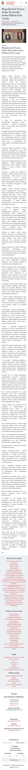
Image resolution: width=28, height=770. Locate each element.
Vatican (14, 686)
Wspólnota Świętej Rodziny (14, 624)
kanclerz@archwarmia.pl (14, 721)
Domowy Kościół (14, 621)
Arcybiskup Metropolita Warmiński (14, 675)
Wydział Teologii (14, 566)
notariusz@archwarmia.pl (14, 725)
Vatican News (14, 662)
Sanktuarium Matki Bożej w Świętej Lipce (14, 595)
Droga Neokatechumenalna (14, 630)
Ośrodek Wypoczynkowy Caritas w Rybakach (14, 588)
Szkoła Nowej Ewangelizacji (14, 633)
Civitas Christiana (14, 642)
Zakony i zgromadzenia (14, 681)
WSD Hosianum (14, 568)
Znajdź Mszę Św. (14, 760)
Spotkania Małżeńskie (14, 623)
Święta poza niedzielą (15, 750)
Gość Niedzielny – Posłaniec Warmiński (14, 657)
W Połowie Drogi (14, 637)
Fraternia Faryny (14, 635)
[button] (21, 3)
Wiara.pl (14, 666)
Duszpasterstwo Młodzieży (14, 617)
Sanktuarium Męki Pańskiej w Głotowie (14, 599)
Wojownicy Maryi (14, 645)
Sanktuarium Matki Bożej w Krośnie (14, 597)
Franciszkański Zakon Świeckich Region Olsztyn (14, 648)
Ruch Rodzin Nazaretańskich (14, 631)
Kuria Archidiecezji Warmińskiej (14, 561)
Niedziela (15, 746)
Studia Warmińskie (14, 668)
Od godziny (7, 753)
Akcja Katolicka (14, 628)
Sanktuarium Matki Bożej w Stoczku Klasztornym (14, 592)
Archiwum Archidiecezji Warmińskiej (14, 575)
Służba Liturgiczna (14, 614)
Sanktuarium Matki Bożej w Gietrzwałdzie (14, 590)
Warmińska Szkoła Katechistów (14, 573)
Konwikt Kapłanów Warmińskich (14, 577)
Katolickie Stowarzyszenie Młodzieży (14, 619)
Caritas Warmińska (14, 564)
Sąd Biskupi (14, 563)
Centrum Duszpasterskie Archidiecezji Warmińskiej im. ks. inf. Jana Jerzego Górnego (14, 579)
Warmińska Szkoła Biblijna (14, 570)
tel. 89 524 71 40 (14, 703)
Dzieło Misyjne (14, 640)
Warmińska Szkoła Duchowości (14, 572)
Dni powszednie (15, 748)
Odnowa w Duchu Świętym (14, 626)
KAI (14, 661)
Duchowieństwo (14, 679)
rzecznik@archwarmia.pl (14, 730)
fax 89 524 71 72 (14, 705)
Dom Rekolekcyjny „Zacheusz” (14, 600)
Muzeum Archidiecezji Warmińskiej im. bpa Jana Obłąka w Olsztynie (14, 586)
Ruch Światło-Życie (14, 615)
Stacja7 (17, 767)
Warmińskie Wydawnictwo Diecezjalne (14, 669)
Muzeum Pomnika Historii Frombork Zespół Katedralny (14, 582)
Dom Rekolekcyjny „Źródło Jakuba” (14, 602)
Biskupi (14, 677)
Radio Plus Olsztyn (14, 659)
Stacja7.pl (14, 664)
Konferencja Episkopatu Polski (14, 684)
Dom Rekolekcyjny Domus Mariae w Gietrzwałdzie (14, 604)
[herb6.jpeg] (2, 3)
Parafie (14, 683)
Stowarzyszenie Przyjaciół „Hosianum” (14, 644)
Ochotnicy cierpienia (14, 638)
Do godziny (20, 753)
